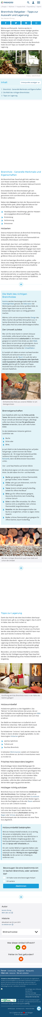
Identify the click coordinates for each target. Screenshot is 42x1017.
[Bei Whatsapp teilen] (36, 23)
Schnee (12, 815)
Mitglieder (21, 971)
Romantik (5, 459)
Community (12, 971)
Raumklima (31, 7)
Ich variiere (11, 881)
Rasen (30, 801)
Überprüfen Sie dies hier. (32, 997)
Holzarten (14, 736)
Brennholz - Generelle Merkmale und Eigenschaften (22, 89)
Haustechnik (21, 7)
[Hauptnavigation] (38, 2)
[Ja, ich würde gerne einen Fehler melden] (21, 959)
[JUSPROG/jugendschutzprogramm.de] (8, 1000)
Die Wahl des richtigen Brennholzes (16, 92)
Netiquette (30, 971)
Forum (3, 971)
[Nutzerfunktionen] (33, 2)
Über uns (4, 973)
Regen (3, 815)
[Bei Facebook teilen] (5, 23)
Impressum (11, 1009)
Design (33, 317)
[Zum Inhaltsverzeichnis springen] (21, 284)
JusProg (27, 1003)
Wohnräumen (15, 752)
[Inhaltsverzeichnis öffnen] (39, 1008)
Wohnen (11, 7)
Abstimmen (21, 886)
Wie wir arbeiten (23, 973)
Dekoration (27, 304)
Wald (35, 341)
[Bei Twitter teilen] (16, 23)
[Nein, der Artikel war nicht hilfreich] (24, 947)
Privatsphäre (30, 1009)
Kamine (5, 301)
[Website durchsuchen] (28, 2)
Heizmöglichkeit (8, 304)
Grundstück (34, 796)
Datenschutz (20, 1009)
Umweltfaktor (30, 348)
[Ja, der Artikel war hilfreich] (18, 947)
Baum (21, 357)
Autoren (12, 973)
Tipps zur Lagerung (10, 96)
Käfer (39, 713)
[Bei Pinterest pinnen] (26, 23)
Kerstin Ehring (6, 910)
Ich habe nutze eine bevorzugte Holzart (21, 878)
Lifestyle (4, 7)
